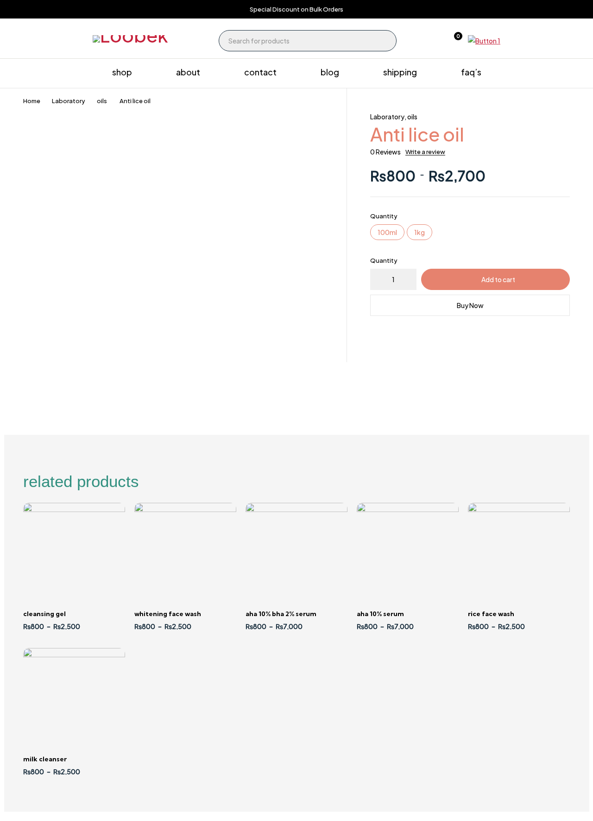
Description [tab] (52, 373)
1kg (419, 232)
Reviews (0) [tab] (112, 373)
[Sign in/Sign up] (429, 41)
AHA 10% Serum (380, 614)
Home (31, 101)
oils (102, 101)
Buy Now (470, 305)
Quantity (383, 216)
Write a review (425, 151)
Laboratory (68, 101)
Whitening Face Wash (167, 614)
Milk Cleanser (45, 759)
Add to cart (498, 279)
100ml (387, 232)
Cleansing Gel (44, 614)
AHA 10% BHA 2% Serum (281, 614)
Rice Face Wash (491, 614)
